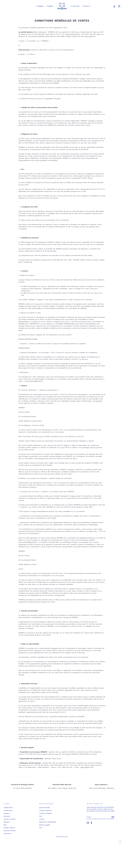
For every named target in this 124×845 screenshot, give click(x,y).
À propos (75, 6)
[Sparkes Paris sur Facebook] (91, 823)
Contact (86, 6)
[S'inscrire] (113, 817)
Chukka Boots (8, 810)
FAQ (40, 816)
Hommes (40, 6)
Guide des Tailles (44, 808)
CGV (40, 828)
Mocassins (7, 816)
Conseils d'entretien (45, 810)
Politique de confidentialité (47, 822)
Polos (5, 825)
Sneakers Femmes (9, 828)
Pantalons (7, 822)
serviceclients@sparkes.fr (28, 542)
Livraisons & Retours (45, 813)
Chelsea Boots (8, 808)
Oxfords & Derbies (10, 819)
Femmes (50, 6)
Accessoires (7, 833)
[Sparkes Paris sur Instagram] (88, 823)
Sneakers (6, 813)
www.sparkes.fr (90, 36)
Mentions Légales (44, 825)
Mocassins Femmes (10, 831)
